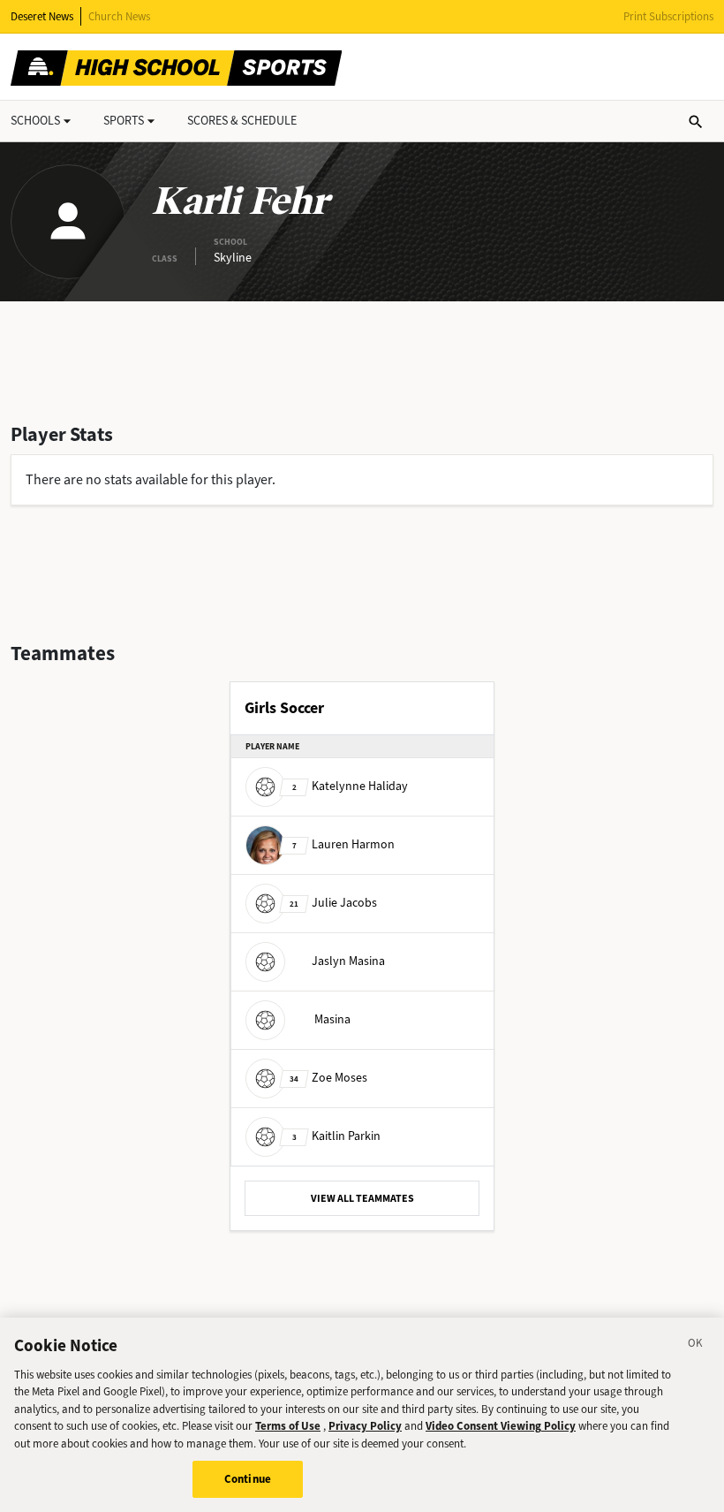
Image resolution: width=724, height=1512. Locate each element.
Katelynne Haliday (350, 786)
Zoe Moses (328, 1077)
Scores (242, 120)
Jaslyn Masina (348, 961)
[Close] (695, 1345)
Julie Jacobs (333, 902)
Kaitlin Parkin (336, 1136)
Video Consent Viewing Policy (501, 1425)
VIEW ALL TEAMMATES (362, 1198)
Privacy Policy (365, 1425)
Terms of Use (288, 1425)
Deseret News (42, 16)
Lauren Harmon (343, 844)
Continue (247, 1478)
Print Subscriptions (668, 16)
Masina (332, 1019)
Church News (119, 16)
